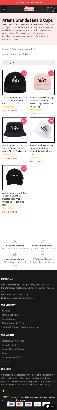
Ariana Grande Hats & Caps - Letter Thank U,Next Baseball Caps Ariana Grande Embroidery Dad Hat (14, 199)
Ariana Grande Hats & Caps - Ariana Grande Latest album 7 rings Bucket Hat (14, 148)
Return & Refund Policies (13, 349)
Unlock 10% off (5, 397)
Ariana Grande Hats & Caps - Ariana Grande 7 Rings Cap (14, 100)
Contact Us (7, 353)
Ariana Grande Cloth (22, 49)
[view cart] (53, 9)
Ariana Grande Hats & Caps (16, 54)
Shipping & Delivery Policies (14, 341)
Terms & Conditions (11, 315)
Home (5, 49)
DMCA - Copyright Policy (13, 323)
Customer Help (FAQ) (11, 357)
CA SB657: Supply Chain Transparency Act (21, 327)
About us (6, 311)
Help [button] (51, 406)
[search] (48, 9)
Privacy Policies (9, 319)
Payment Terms (9, 345)
